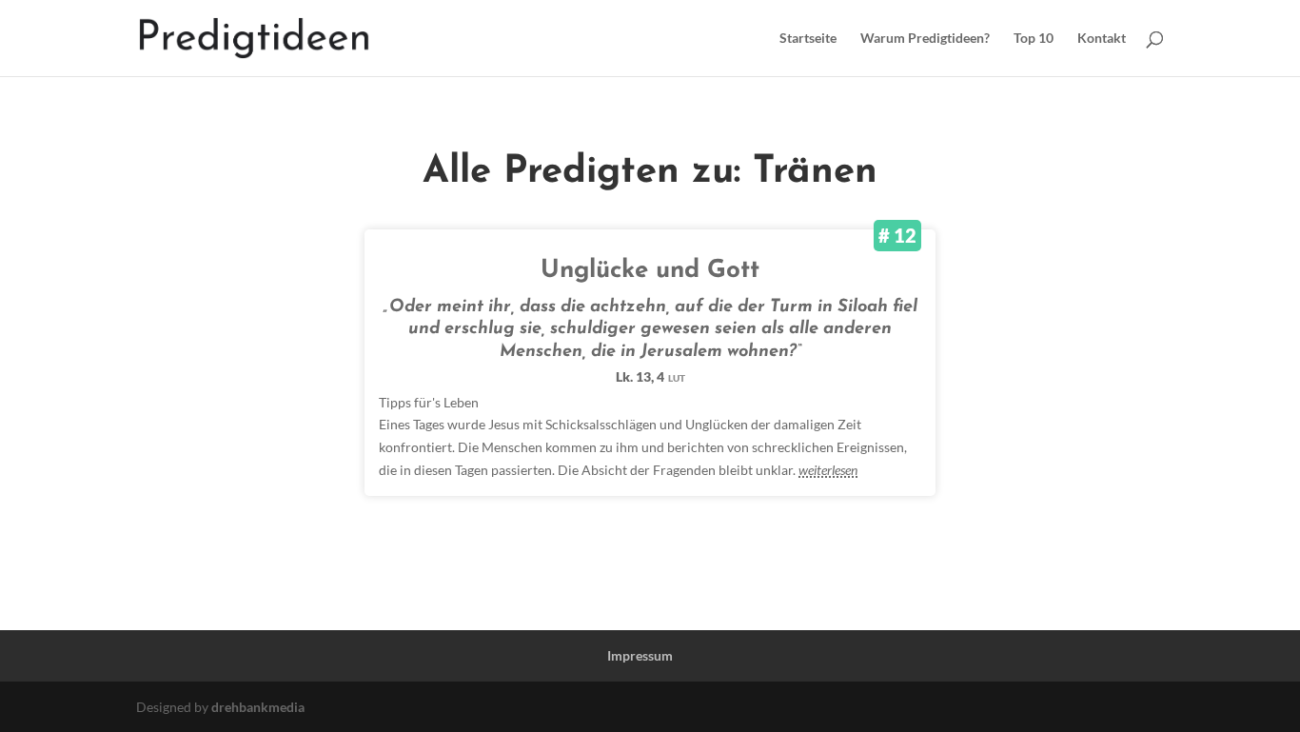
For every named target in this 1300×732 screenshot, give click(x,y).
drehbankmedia (258, 707)
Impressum (640, 655)
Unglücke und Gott (650, 271)
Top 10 (1034, 38)
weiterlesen (827, 470)
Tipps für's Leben (429, 402)
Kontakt (1101, 38)
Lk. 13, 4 (650, 376)
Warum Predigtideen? (925, 38)
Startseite (808, 38)
